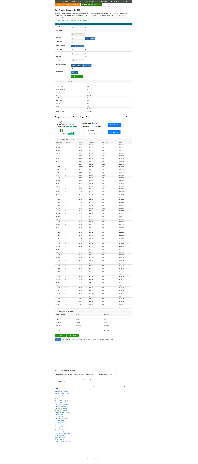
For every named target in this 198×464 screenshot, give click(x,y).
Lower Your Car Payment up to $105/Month (67, 4)
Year (87, 38)
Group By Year (86, 65)
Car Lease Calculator (60, 406)
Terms (99, 459)
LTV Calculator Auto (60, 399)
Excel (125, 1)
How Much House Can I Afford (62, 433)
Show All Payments (76, 65)
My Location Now (59, 420)
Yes (73, 72)
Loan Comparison (90, 1)
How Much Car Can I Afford (62, 397)
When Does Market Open (61, 418)
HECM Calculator (59, 439)
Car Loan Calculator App (61, 408)
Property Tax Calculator (61, 410)
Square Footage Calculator (61, 431)
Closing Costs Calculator (61, 429)
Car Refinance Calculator (61, 404)
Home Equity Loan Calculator (62, 412)
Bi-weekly (80, 46)
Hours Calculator (59, 414)
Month (92, 38)
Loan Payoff (65, 1)
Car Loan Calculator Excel (61, 402)
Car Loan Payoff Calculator (62, 391)
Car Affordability (103, 1)
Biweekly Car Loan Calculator (62, 393)
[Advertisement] (68, 353)
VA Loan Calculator (60, 416)
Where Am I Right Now (60, 426)
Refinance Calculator (60, 437)
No (76, 72)
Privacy (103, 459)
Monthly (74, 46)
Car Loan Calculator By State (62, 400)
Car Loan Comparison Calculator (63, 395)
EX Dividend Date (59, 435)
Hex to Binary (58, 428)
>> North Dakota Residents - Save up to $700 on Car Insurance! (72, 20)
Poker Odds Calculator (60, 424)
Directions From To (60, 422)
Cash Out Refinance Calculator (63, 441)
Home (57, 1)
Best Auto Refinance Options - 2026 (91, 4)
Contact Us (109, 459)
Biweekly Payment (76, 1)
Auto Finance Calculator (90, 459)
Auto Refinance (115, 1)
